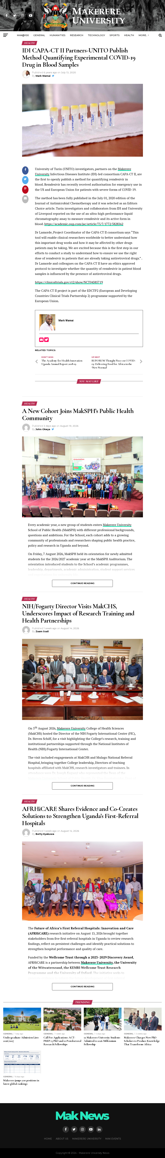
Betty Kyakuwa (45, 834)
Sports (115, 35)
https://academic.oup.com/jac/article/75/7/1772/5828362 (83, 224)
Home (48, 1138)
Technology (96, 35)
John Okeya (43, 429)
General (39, 35)
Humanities (57, 35)
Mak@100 (23, 35)
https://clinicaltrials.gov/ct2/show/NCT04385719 (69, 282)
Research (76, 35)
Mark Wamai (43, 75)
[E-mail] (41, 340)
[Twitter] (46, 340)
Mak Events (113, 1138)
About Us (62, 1138)
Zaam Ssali (42, 631)
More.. (143, 35)
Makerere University (117, 525)
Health (129, 35)
